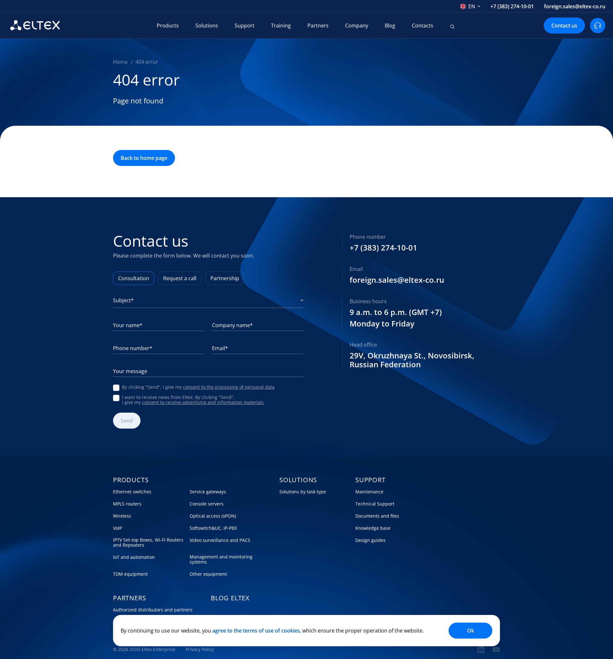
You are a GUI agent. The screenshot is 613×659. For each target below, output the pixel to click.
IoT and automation (134, 557)
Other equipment (208, 574)
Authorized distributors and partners (153, 609)
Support (244, 25)
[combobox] (470, 6)
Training (281, 25)
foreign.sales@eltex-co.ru (574, 6)
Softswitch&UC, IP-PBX (213, 528)
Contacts (422, 25)
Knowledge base (372, 528)
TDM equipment (130, 574)
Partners (318, 25)
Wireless (122, 516)
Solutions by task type (302, 491)
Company (356, 25)
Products (168, 25)
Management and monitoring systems (221, 559)
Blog (390, 25)
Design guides (370, 540)
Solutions (206, 25)
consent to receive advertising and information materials (203, 402)
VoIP (117, 528)
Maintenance (369, 491)
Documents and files (377, 516)
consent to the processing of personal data (229, 387)
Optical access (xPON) (213, 516)
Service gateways (208, 491)
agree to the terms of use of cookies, (256, 630)
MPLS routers (127, 503)
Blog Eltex (230, 598)
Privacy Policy (199, 649)
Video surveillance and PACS (220, 540)
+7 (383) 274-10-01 (512, 6)
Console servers (206, 503)
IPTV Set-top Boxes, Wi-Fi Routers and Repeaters (148, 542)
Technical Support (374, 503)
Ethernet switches (132, 491)
